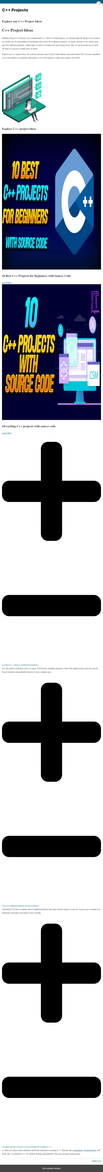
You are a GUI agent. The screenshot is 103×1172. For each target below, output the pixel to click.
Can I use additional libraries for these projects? (20, 905)
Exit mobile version (51, 1168)
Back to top (96, 1161)
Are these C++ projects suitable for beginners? (20, 664)
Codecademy (78, 1150)
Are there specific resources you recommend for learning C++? (27, 1146)
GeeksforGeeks (90, 1150)
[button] (51, 551)
